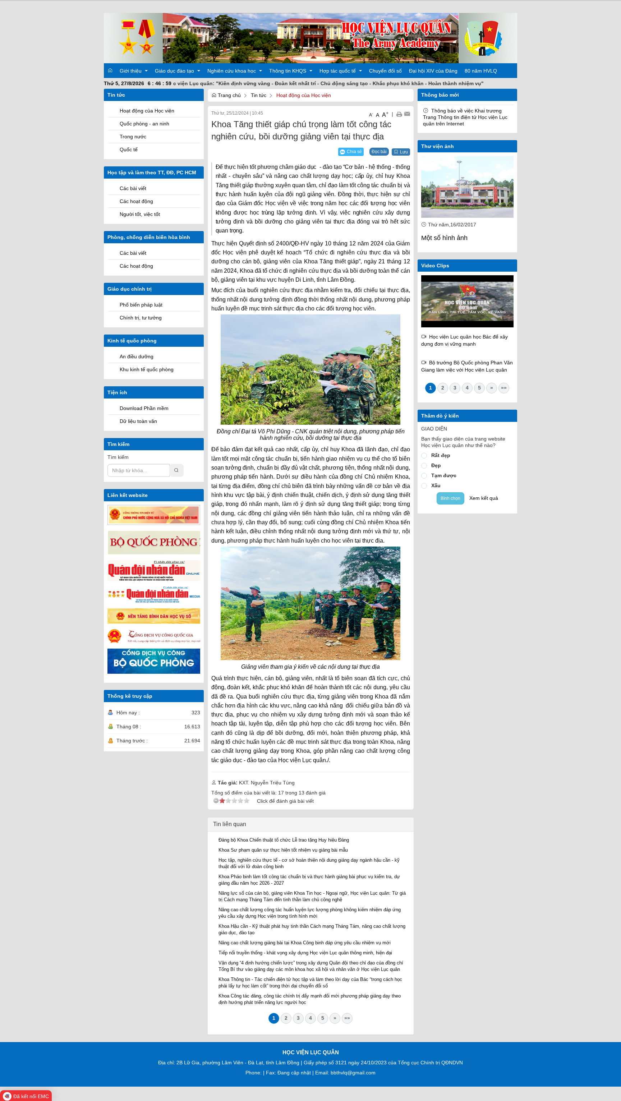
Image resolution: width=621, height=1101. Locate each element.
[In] (399, 114)
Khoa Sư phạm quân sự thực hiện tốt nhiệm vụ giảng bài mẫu (283, 850)
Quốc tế (129, 149)
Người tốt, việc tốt (140, 214)
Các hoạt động (136, 201)
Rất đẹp (440, 455)
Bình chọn (450, 498)
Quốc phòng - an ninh (144, 123)
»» (347, 1018)
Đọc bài (379, 151)
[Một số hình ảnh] (467, 187)
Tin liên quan (229, 824)
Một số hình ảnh (444, 237)
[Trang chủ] (310, 38)
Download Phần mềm (144, 408)
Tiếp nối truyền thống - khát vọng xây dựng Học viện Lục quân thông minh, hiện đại (305, 952)
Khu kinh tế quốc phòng (147, 369)
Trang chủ (228, 95)
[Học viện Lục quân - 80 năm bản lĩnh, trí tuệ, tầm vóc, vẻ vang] (467, 301)
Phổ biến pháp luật (141, 305)
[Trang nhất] (110, 70)
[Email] (407, 114)
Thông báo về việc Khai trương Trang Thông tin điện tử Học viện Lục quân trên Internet (465, 117)
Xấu (436, 485)
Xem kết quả (483, 498)
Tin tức (258, 95)
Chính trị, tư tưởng (141, 318)
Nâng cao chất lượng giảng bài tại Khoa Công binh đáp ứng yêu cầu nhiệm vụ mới (304, 942)
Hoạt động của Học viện (147, 111)
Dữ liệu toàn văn (138, 421)
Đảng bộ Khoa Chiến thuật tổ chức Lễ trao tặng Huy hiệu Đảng (283, 840)
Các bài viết (133, 188)
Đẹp (436, 465)
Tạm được (443, 475)
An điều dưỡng (136, 356)
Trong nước (133, 136)
